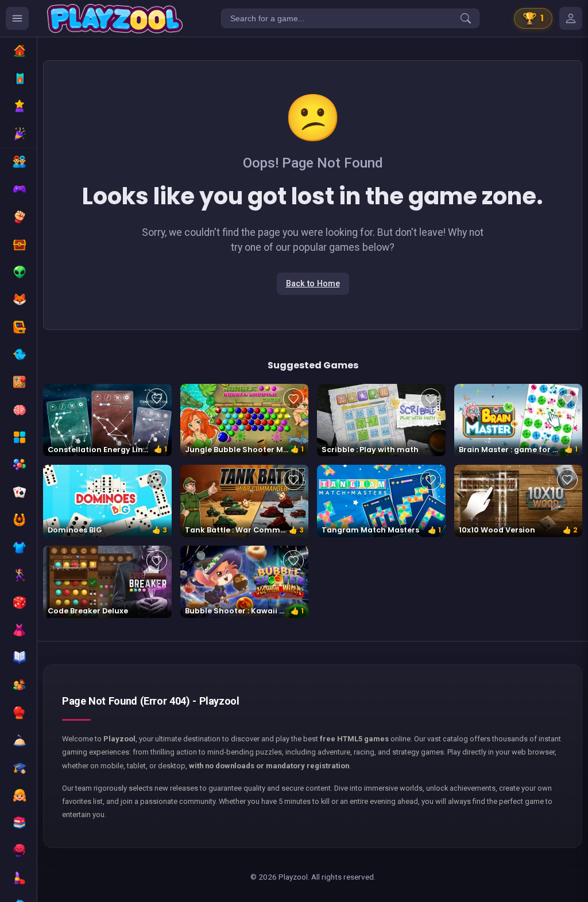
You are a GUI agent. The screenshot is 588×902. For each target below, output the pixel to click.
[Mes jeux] (570, 18)
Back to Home (313, 284)
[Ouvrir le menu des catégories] (17, 18)
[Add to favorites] (156, 398)
